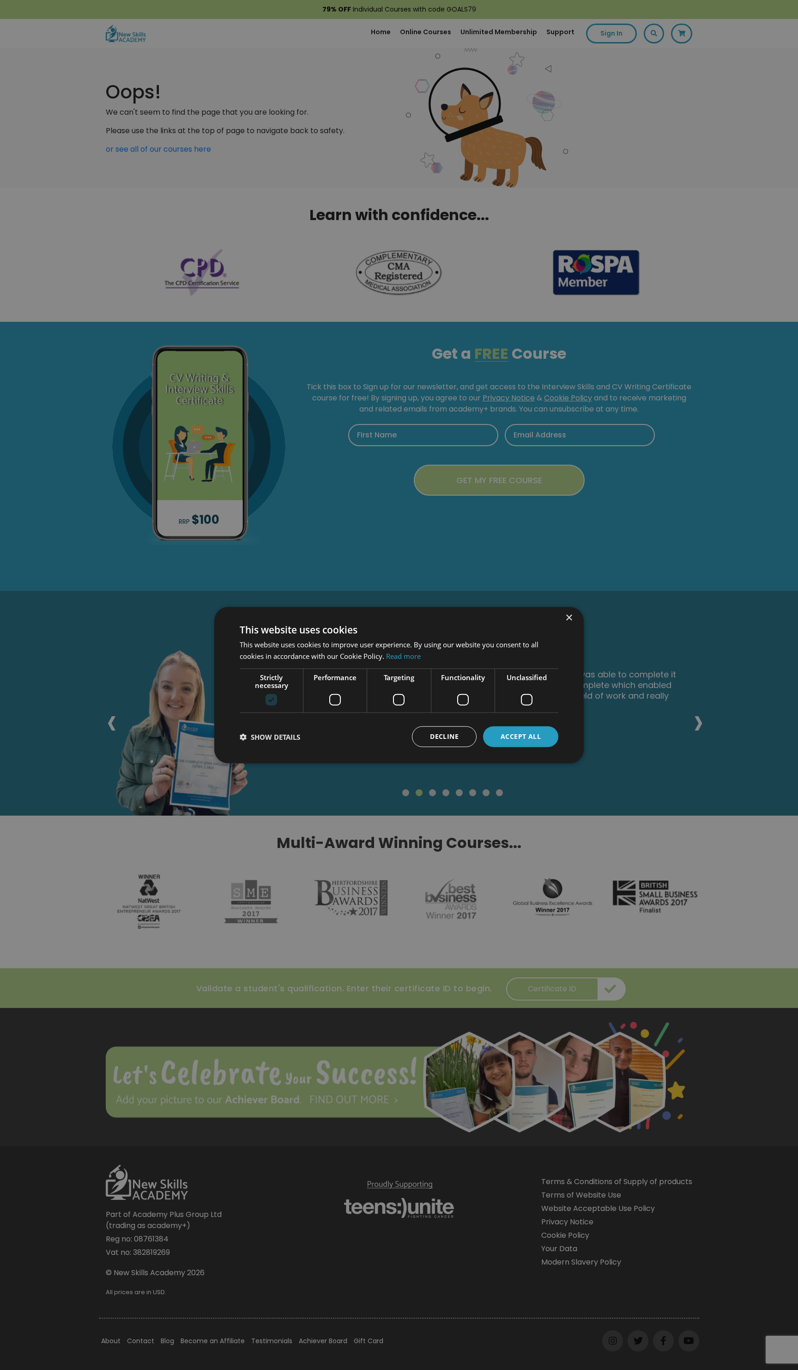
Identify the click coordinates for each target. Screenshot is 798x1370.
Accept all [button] (521, 736)
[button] (270, 736)
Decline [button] (444, 736)
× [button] (568, 617)
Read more (403, 655)
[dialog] (399, 685)
